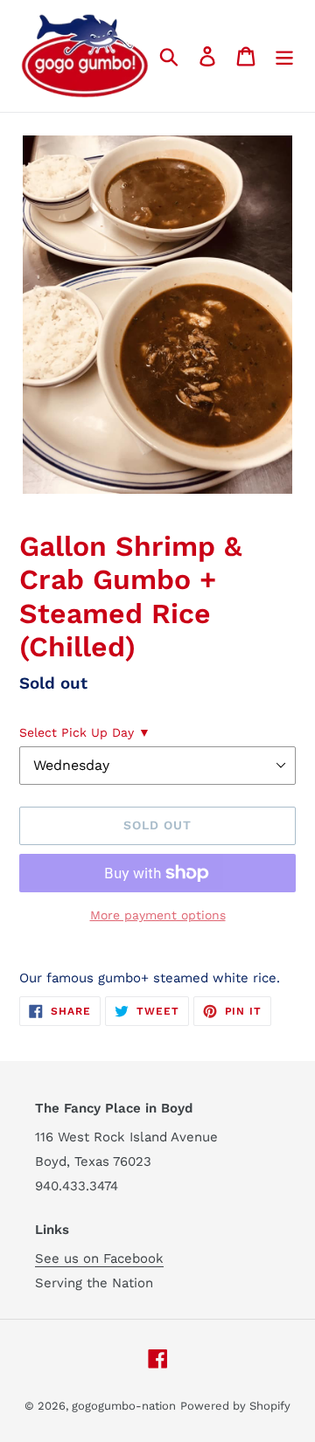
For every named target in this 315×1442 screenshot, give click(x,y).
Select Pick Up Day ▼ (84, 732)
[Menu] (284, 56)
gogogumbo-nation (124, 1405)
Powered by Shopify (235, 1405)
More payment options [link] (158, 915)
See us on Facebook (99, 1258)
